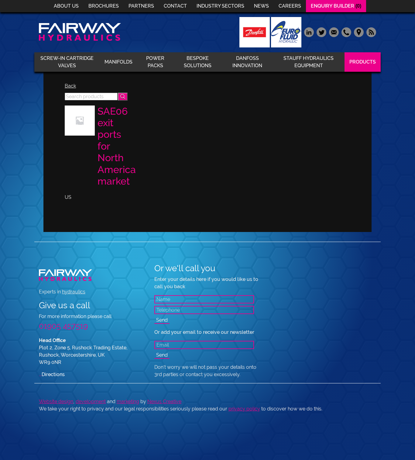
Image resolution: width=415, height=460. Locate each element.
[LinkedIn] (309, 32)
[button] (123, 97)
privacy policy (244, 409)
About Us (66, 6)
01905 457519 (63, 325)
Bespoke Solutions (197, 61)
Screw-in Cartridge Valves (67, 61)
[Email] (334, 32)
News (261, 6)
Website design (56, 401)
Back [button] (70, 86)
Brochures (103, 6)
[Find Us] (358, 32)
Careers (290, 6)
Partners (141, 6)
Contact (175, 6)
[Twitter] (321, 32)
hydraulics (73, 292)
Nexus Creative (164, 401)
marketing (128, 401)
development (91, 401)
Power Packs (155, 61)
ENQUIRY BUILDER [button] (336, 6)
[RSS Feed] (370, 32)
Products (362, 62)
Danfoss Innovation (247, 61)
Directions (52, 374)
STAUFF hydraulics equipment (308, 61)
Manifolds (118, 62)
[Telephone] (346, 32)
